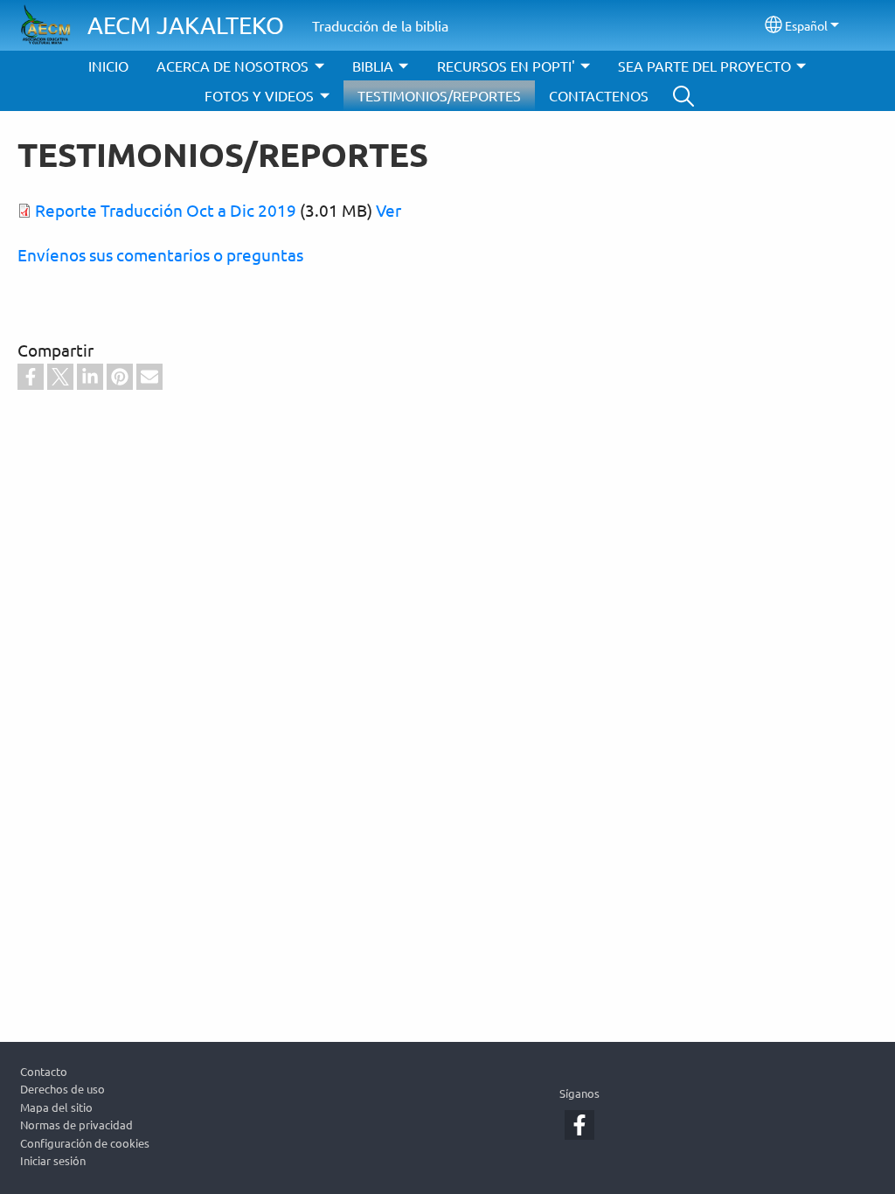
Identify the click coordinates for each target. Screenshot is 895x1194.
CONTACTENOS (599, 95)
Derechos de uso (62, 1088)
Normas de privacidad (76, 1124)
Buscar (683, 95)
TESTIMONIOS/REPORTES (439, 95)
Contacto (43, 1071)
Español (806, 25)
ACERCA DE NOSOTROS (232, 65)
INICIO (108, 65)
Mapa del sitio (56, 1107)
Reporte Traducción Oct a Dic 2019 (165, 209)
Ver (388, 209)
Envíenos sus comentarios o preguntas (160, 254)
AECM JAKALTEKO (185, 24)
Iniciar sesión (53, 1160)
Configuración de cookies (84, 1142)
